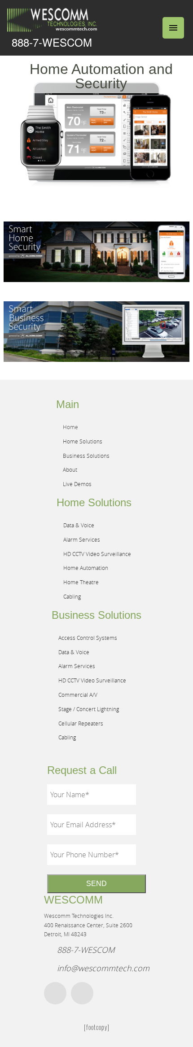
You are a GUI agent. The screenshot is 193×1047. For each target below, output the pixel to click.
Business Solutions (86, 455)
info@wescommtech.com (103, 968)
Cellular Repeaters (80, 723)
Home (70, 426)
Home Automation (85, 567)
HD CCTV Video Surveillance (97, 553)
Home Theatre (81, 582)
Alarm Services (81, 539)
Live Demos (77, 483)
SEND (96, 883)
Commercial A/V (77, 694)
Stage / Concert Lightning (88, 708)
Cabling (72, 596)
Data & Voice (78, 525)
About (70, 469)
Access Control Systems (87, 637)
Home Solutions (82, 441)
